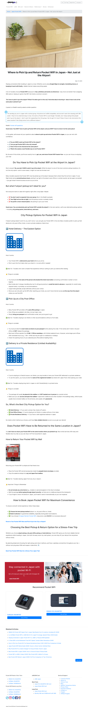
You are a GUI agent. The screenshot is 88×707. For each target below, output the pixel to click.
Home (8, 11)
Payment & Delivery (66, 688)
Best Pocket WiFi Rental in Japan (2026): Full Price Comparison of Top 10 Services (30, 657)
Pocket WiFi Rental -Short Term (14, 675)
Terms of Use (64, 682)
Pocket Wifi (9, 7)
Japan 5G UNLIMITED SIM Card (43, 684)
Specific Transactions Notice (68, 685)
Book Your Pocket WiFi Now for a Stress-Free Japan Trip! (23, 551)
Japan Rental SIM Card (41, 686)
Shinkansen (51, 7)
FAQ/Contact (37, 7)
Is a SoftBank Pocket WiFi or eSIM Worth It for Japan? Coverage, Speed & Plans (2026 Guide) (33, 635)
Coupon (63, 692)
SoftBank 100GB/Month (15, 683)
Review (45, 7)
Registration (72, 2)
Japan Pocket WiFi (16, 11)
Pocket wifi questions (16, 125)
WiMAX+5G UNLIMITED (54, 611)
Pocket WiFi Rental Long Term (13, 686)
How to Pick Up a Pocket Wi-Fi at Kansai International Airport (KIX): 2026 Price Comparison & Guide (35, 643)
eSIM (15, 7)
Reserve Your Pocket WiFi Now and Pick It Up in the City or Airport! (26, 521)
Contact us (64, 690)
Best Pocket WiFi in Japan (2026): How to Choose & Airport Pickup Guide (28, 651)
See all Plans (24, 617)
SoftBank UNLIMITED (14, 681)
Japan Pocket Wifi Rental (11, 706)
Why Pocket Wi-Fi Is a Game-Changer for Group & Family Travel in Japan (28, 648)
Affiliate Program (65, 693)
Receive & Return (28, 7)
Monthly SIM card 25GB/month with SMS (45, 693)
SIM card (20, 7)
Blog (62, 683)
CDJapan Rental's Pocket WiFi (27, 516)
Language (78, 2)
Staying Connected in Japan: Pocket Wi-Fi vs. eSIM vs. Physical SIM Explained (29, 637)
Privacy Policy (64, 687)
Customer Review (65, 678)
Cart (62, 2)
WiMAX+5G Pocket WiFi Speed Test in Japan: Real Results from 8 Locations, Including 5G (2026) (34, 632)
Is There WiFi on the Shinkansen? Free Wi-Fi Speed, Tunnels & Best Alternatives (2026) (31, 640)
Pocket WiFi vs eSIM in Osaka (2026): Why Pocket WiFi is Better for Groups (28, 654)
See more (78, 660)
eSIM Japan (38, 679)
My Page (66, 2)
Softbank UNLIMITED (14, 615)
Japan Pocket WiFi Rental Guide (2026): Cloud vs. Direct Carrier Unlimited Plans (29, 646)
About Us (63, 680)
